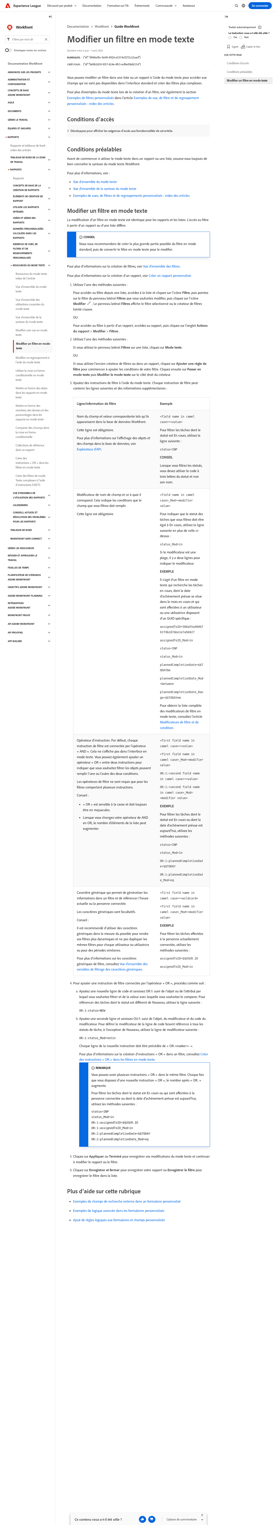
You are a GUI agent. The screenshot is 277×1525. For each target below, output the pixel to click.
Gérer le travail (18, 119)
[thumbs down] (151, 1519)
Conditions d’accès (238, 63)
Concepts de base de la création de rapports (27, 188)
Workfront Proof (19, 615)
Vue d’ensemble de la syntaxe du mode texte (104, 188)
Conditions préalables (239, 72)
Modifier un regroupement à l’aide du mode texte (33, 360)
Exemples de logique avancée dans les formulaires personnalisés (118, 1210)
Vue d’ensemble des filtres (161, 266)
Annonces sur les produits (24, 72)
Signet (235, 46)
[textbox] (27, 39)
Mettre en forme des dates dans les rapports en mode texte (31, 392)
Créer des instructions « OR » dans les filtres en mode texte (32, 462)
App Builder (15, 641)
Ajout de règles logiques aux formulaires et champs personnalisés (119, 1220)
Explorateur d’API (89, 449)
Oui (235, 37)
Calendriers (20, 505)
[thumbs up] (142, 1519)
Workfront (102, 26)
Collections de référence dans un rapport (30, 447)
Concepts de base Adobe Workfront (19, 92)
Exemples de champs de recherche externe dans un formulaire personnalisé (127, 1201)
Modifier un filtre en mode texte (33, 346)
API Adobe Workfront (21, 623)
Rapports (13, 137)
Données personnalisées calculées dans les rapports (28, 233)
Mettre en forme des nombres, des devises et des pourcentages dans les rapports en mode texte (32, 412)
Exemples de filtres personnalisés (90, 98)
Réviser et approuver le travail (22, 558)
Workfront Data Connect (26, 538)
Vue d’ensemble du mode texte (95, 181)
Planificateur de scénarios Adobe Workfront (24, 577)
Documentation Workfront (25, 64)
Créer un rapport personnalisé (170, 275)
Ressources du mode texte (29, 265)
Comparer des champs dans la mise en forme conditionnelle (32, 432)
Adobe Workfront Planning (25, 595)
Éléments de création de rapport (28, 198)
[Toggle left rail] (50, 16)
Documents (14, 111)
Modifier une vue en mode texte (31, 332)
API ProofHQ (15, 632)
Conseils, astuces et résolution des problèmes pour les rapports (29, 517)
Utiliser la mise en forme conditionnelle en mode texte (30, 375)
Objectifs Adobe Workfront (25, 587)
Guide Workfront (126, 26)
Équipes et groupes (19, 128)
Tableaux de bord (21, 530)
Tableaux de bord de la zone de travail (27, 159)
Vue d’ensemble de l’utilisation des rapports (29, 495)
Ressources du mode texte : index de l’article (32, 276)
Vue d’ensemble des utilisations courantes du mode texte (30, 304)
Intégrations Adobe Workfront (19, 605)
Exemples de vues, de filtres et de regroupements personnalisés (25, 251)
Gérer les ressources (21, 548)
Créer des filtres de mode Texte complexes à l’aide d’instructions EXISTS (30, 480)
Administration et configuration (19, 82)
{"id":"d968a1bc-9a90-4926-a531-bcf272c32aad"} (112, 57)
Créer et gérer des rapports (24, 220)
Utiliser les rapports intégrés (26, 209)
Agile (11, 102)
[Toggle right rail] (226, 16)
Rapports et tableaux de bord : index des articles (28, 148)
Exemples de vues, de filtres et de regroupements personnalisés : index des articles (131, 195)
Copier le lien (253, 46)
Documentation (78, 26)
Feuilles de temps (18, 567)
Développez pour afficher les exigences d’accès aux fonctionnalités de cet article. (122, 131)
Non (246, 37)
